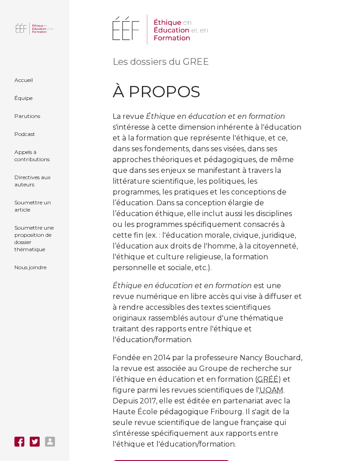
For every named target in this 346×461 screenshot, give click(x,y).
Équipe (23, 98)
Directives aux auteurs (32, 181)
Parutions (27, 116)
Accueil (23, 80)
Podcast (24, 134)
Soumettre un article (32, 206)
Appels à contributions (32, 156)
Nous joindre (30, 267)
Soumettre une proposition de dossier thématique (34, 238)
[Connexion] (50, 442)
